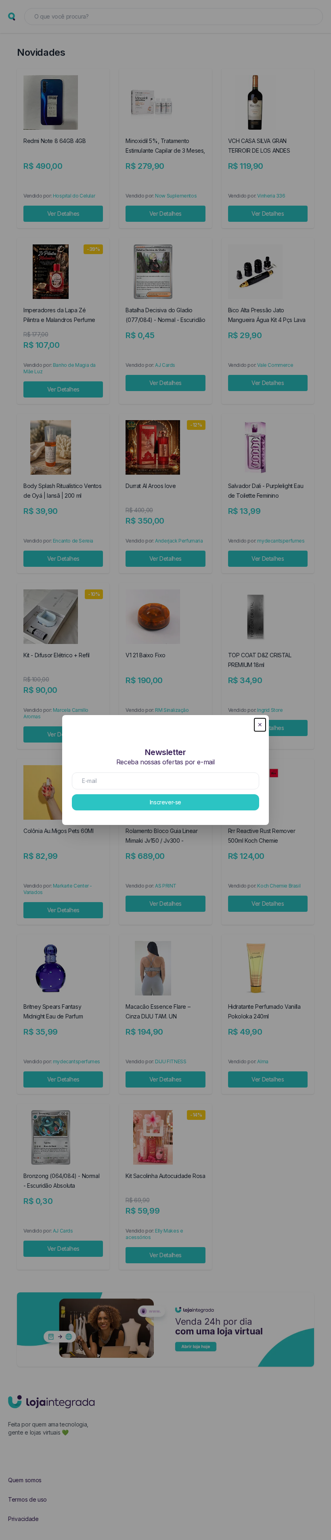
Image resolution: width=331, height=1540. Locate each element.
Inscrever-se (165, 802)
